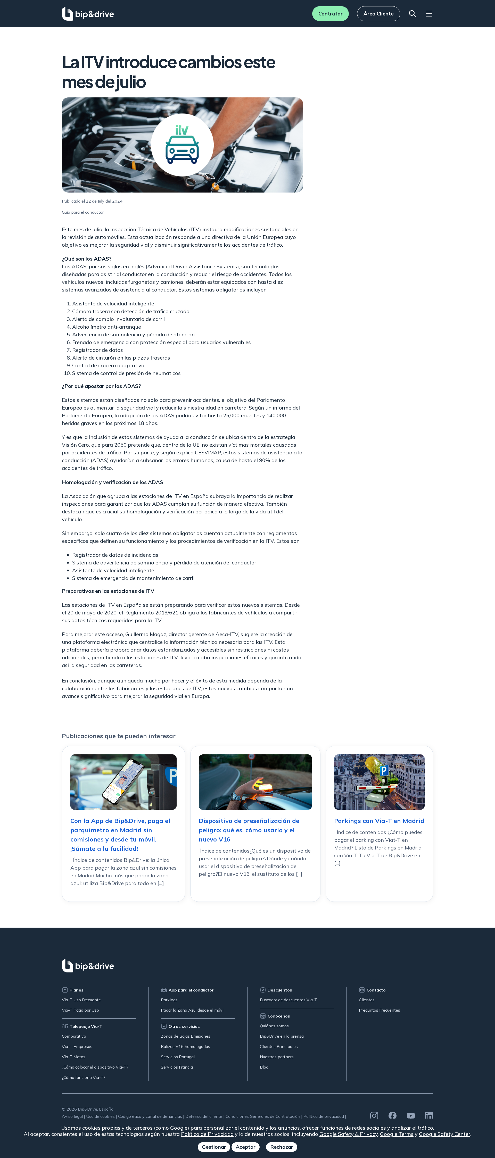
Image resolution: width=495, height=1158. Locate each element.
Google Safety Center (444, 1134)
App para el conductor (191, 990)
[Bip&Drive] (88, 13)
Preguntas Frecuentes (379, 1010)
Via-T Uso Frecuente (81, 999)
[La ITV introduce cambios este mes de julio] (182, 145)
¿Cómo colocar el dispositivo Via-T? (95, 1067)
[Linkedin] (429, 1116)
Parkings (169, 999)
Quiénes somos (274, 1025)
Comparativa (74, 1036)
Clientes (367, 999)
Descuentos (280, 990)
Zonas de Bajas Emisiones (185, 1036)
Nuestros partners (277, 1056)
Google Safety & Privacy (348, 1134)
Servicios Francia (177, 1067)
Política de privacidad (323, 1116)
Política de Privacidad (207, 1134)
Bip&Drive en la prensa (282, 1036)
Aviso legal (72, 1116)
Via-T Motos (73, 1056)
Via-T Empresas (77, 1046)
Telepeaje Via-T (86, 1026)
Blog (264, 1067)
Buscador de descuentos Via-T (288, 999)
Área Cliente (379, 13)
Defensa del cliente (203, 1116)
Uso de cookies (100, 1116)
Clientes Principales (279, 1046)
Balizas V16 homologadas (185, 1046)
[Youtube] (411, 1116)
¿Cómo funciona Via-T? (83, 1077)
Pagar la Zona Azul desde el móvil (193, 1010)
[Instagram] (374, 1116)
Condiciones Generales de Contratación (263, 1116)
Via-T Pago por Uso (80, 1010)
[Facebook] (393, 1116)
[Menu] (429, 14)
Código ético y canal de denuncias (150, 1116)
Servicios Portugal (178, 1056)
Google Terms (397, 1134)
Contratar (330, 13)
